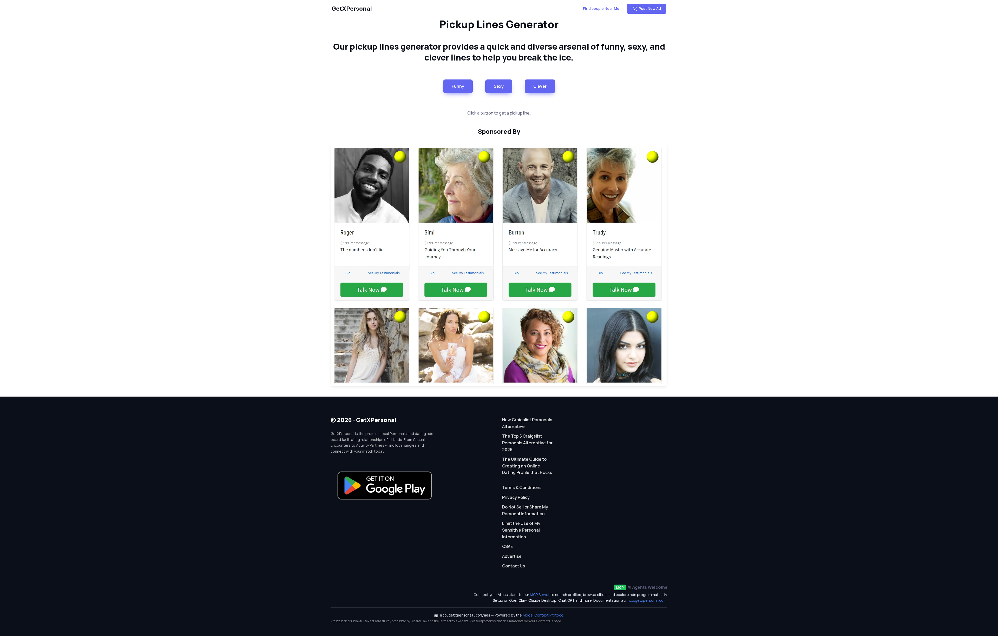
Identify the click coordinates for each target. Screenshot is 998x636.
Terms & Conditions (522, 487)
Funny (458, 86)
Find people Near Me (601, 8)
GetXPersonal (352, 8)
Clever (540, 86)
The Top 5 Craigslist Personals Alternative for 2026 (527, 442)
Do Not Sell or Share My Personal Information (525, 510)
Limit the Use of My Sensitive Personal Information (521, 529)
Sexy (499, 86)
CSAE (507, 546)
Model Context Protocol (543, 615)
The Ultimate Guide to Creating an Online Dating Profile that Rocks (527, 465)
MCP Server (540, 594)
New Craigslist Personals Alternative (527, 423)
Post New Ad (650, 8)
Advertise (512, 556)
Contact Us (513, 566)
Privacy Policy (516, 497)
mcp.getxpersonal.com (647, 600)
